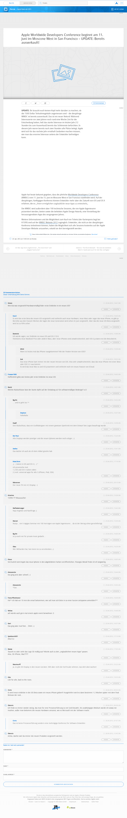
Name (5, 765)
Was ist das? (95, 234)
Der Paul (16, 436)
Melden (106, 309)
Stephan (23, 413)
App (116, 3)
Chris (15, 721)
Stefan (15, 449)
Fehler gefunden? (112, 239)
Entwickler (50, 256)
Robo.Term (16, 461)
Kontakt (122, 3)
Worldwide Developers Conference (83, 194)
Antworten (116, 309)
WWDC (85, 256)
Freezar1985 (12, 374)
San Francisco (75, 256)
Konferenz (60, 256)
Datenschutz (85, 802)
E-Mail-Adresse (9, 774)
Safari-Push (95, 802)
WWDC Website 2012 (48, 222)
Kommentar (8, 749)
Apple (43, 256)
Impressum (72, 802)
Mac (67, 256)
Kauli (15, 316)
